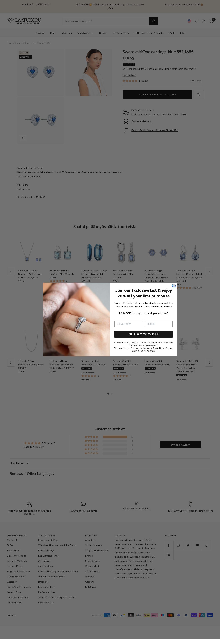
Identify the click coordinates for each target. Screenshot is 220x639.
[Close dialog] (174, 285)
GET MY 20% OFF (143, 334)
